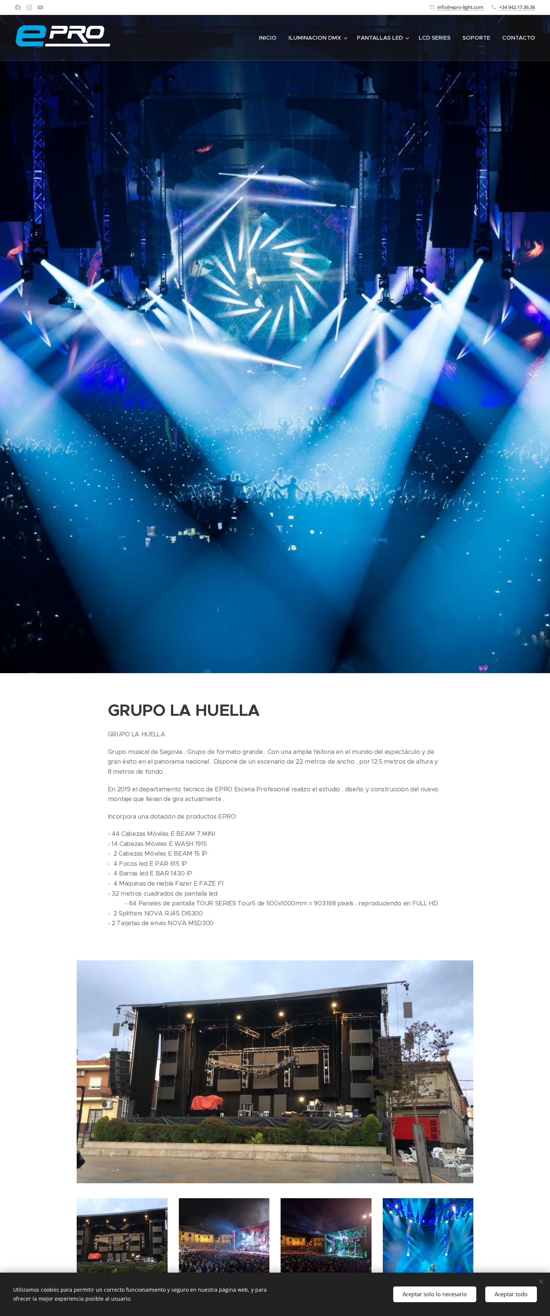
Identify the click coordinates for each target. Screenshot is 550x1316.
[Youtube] (40, 7)
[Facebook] (17, 7)
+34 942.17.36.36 (517, 7)
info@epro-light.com (460, 7)
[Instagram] (29, 7)
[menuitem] (269, 37)
